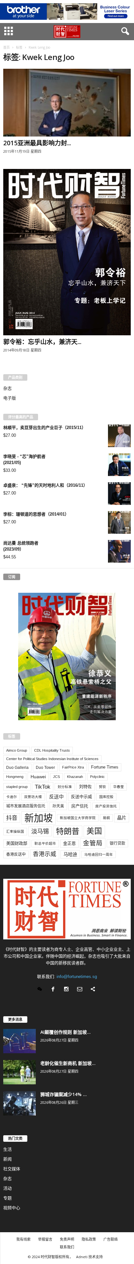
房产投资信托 (106, 806)
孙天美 (58, 806)
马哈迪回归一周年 (98, 854)
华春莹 (118, 787)
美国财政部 (16, 843)
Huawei (38, 776)
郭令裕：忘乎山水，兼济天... (42, 342)
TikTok (42, 786)
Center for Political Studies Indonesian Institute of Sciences (52, 759)
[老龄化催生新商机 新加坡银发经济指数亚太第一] (19, 1072)
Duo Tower (45, 767)
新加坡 (38, 818)
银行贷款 (117, 843)
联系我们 (67, 1247)
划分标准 (65, 787)
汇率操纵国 (15, 831)
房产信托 (79, 806)
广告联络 (110, 1239)
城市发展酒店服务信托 (25, 806)
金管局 (92, 843)
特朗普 (67, 831)
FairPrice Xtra (73, 767)
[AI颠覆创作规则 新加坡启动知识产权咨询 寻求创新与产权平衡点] (19, 1041)
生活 (7, 1149)
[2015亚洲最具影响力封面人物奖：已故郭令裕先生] (67, 103)
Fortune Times (104, 767)
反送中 (56, 796)
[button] (124, 31)
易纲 (106, 818)
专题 (7, 1198)
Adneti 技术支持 (89, 1256)
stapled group (17, 787)
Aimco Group (16, 750)
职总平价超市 (45, 843)
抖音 (11, 818)
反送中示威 (81, 796)
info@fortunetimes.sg (77, 976)
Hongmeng (14, 777)
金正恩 (69, 843)
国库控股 (106, 797)
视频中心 (11, 1207)
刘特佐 (85, 786)
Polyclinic (97, 777)
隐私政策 (89, 1239)
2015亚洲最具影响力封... (37, 143)
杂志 (7, 388)
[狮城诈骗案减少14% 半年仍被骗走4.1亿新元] (19, 1103)
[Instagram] (67, 989)
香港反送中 (16, 854)
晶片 (121, 817)
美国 (94, 831)
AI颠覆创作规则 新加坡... (65, 1032)
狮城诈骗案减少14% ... (63, 1094)
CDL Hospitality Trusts (52, 750)
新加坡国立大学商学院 (78, 818)
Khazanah (75, 777)
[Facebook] (54, 989)
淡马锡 (40, 831)
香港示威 (44, 854)
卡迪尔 (11, 797)
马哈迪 (70, 854)
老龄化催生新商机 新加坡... (68, 1063)
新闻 (7, 1159)
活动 (7, 1188)
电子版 (9, 398)
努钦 (102, 787)
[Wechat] (41, 989)
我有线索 (23, 1239)
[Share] (94, 989)
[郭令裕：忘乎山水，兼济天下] (67, 252)
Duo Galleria (17, 767)
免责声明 (67, 1239)
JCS (56, 777)
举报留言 (45, 1239)
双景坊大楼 (33, 797)
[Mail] (81, 989)
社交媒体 (11, 1168)
